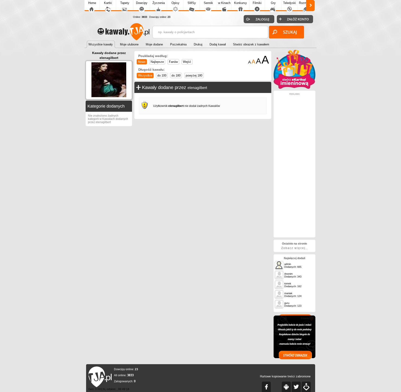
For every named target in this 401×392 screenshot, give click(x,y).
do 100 (161, 75)
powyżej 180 (194, 75)
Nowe (142, 62)
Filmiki (257, 3)
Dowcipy (141, 3)
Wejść (187, 62)
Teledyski (289, 3)
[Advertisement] (294, 164)
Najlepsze (157, 62)
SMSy (192, 3)
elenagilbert (197, 88)
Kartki (108, 3)
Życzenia (158, 3)
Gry (273, 3)
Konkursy (240, 3)
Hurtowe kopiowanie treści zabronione (285, 376)
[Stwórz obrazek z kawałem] (294, 337)
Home (92, 3)
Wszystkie (145, 75)
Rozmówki (306, 3)
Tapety (124, 3)
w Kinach (224, 3)
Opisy (175, 3)
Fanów (173, 62)
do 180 (176, 75)
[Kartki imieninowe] (294, 87)
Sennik (208, 3)
